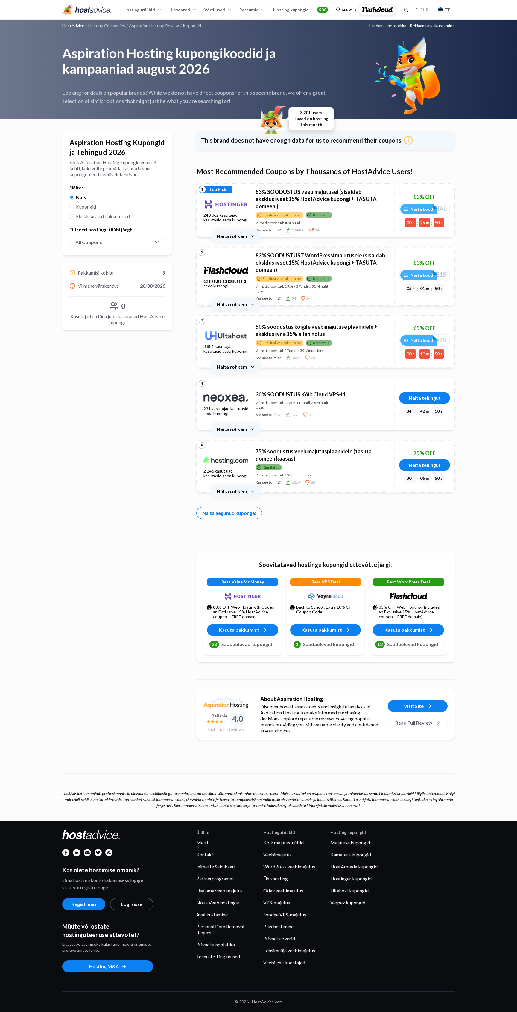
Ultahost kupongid (349, 890)
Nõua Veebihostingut (218, 902)
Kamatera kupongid (350, 854)
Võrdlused (214, 9)
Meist (202, 842)
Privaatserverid (279, 938)
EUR (421, 9)
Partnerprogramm (215, 878)
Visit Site (414, 706)
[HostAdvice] (86, 10)
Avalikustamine (212, 914)
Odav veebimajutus (283, 890)
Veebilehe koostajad (284, 962)
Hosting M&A (104, 966)
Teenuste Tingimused (218, 956)
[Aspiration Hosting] (225, 702)
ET (447, 9)
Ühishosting (275, 878)
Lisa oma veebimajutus (219, 890)
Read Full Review (413, 723)
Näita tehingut (425, 398)
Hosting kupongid (299, 9)
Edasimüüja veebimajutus (289, 950)
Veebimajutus (277, 854)
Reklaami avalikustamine (432, 25)
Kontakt (204, 854)
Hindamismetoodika (387, 25)
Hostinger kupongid (351, 878)
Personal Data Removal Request (220, 929)
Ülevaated (179, 9)
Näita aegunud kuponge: (229, 513)
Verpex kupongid (347, 902)
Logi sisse (131, 904)
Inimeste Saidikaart (216, 866)
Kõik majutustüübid (283, 842)
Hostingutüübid (139, 9)
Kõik (81, 197)
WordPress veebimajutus (289, 866)
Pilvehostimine (278, 926)
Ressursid (249, 9)
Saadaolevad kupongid (242, 644)
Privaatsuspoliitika (215, 944)
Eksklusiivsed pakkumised (103, 216)
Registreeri (84, 904)
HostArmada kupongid (354, 866)
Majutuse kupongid (350, 842)
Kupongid (86, 206)
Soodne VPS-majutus (284, 914)
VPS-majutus (276, 902)
